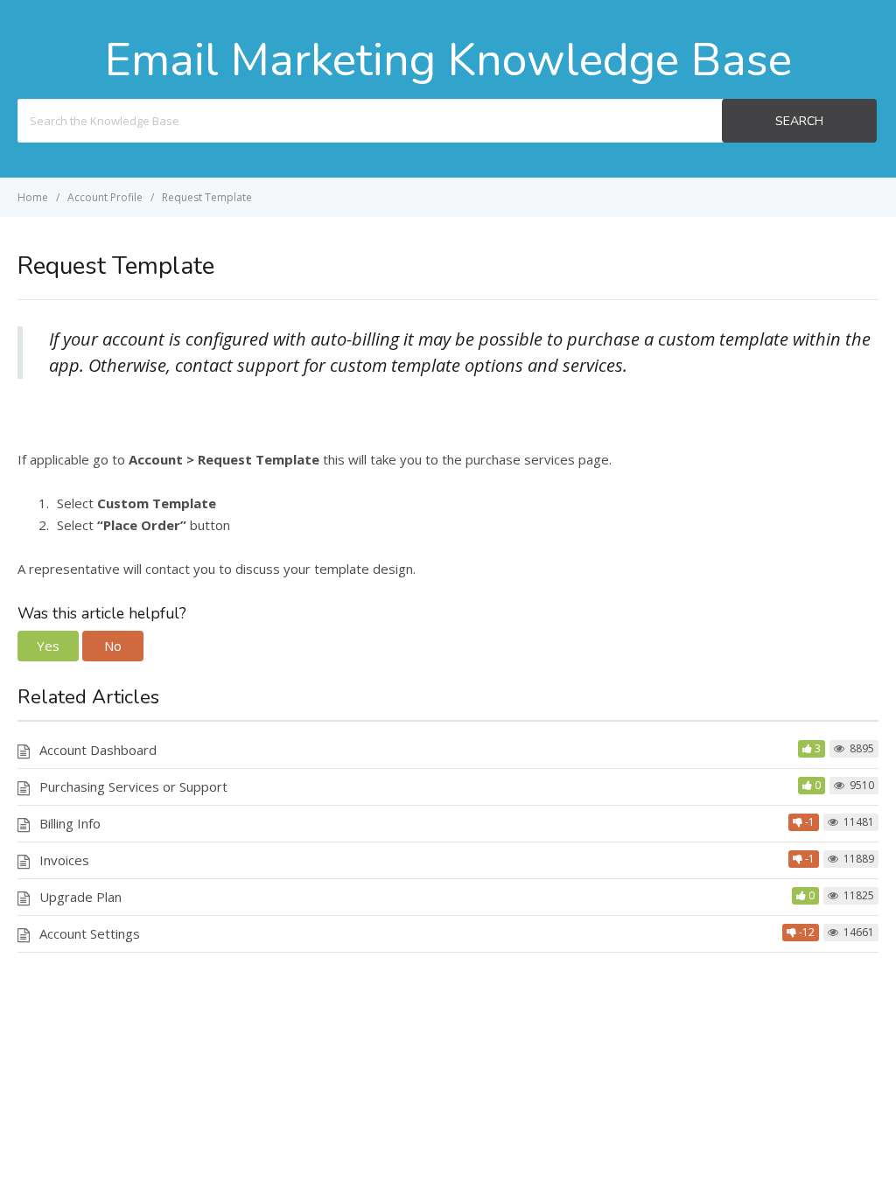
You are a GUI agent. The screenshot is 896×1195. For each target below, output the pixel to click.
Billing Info (70, 823)
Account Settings (89, 933)
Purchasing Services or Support (133, 786)
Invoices (64, 860)
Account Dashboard (98, 749)
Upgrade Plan (80, 896)
